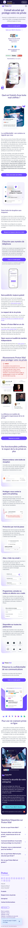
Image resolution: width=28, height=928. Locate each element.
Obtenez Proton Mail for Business (14, 807)
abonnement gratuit (16, 303)
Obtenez (24, 2)
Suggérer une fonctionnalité (8, 917)
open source (21, 343)
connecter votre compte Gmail (8, 329)
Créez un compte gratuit (14, 26)
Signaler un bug (5, 914)
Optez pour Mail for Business (13, 30)
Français (5, 907)
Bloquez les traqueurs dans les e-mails (14, 232)
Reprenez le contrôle (14, 438)
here (6, 922)
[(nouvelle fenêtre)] (2, 878)
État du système (5, 911)
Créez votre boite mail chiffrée (14, 174)
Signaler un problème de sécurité (9, 916)
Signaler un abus (5, 912)
